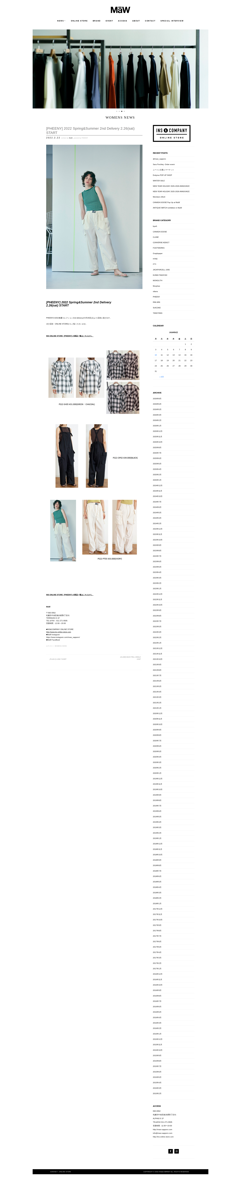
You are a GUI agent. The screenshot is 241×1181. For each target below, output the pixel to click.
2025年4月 (157, 469)
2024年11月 (157, 491)
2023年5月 (157, 567)
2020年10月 (157, 724)
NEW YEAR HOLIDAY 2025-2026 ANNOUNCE (171, 186)
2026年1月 (157, 426)
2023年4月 (157, 572)
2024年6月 (157, 507)
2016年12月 (157, 974)
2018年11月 (157, 849)
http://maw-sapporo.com (162, 1129)
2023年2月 (157, 583)
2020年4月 (157, 757)
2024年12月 (157, 485)
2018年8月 (157, 865)
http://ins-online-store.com (163, 1137)
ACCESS (122, 21)
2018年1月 (157, 904)
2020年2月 (157, 768)
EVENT (109, 21)
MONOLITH (157, 280)
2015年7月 (157, 1066)
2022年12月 (157, 594)
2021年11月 (157, 654)
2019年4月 (157, 822)
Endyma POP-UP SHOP (162, 175)
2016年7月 (157, 1001)
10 (156, 355)
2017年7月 (157, 936)
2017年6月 (157, 942)
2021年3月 (157, 697)
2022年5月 (157, 627)
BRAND (97, 21)
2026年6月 (157, 404)
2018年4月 (157, 887)
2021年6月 (157, 681)
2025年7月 (157, 453)
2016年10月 (157, 985)
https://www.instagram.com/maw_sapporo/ (63, 637)
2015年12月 (157, 1039)
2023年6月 (157, 561)
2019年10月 (157, 789)
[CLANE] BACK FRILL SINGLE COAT (130, 658)
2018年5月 (157, 882)
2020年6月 (157, 746)
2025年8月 (157, 447)
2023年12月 (157, 529)
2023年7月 (157, 556)
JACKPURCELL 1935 (161, 270)
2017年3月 (157, 958)
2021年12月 (157, 648)
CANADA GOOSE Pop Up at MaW (166, 202)
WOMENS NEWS (61, 646)
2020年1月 (157, 773)
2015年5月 (157, 1077)
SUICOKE (157, 308)
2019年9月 (157, 795)
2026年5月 (157, 409)
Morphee (156, 286)
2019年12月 (157, 779)
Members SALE (159, 197)
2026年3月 (157, 415)
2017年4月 (157, 952)
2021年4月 (157, 692)
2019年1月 (157, 838)
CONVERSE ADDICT (161, 242)
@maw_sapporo (159, 159)
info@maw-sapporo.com (162, 1133)
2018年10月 (157, 855)
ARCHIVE (157, 393)
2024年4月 (157, 518)
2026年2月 (157, 420)
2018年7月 (157, 871)
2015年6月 (157, 1072)
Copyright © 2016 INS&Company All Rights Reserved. (166, 1171)
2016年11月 (157, 980)
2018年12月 (157, 844)
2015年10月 (157, 1050)
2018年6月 (157, 876)
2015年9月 (157, 1055)
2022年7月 (157, 621)
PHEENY (85, 138)
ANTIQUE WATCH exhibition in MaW (167, 208)
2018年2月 (157, 898)
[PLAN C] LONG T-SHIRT (58, 659)
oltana (155, 291)
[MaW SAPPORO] (120, 12)
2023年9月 (157, 545)
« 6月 (162, 377)
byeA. (155, 226)
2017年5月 (157, 947)
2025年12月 (157, 431)
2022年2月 (157, 637)
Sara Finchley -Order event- (164, 164)
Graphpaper (158, 253)
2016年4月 (157, 1017)
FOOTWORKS (158, 248)
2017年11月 (157, 914)
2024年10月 (157, 496)
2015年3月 (157, 1088)
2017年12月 (157, 909)
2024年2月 (157, 523)
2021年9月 (157, 665)
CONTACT (150, 21)
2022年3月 (157, 632)
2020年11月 (157, 719)
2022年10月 (157, 605)
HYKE (155, 259)
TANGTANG (157, 313)
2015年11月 (157, 1045)
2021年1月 (157, 708)
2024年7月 (157, 502)
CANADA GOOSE (160, 232)
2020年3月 (157, 762)
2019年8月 (157, 800)
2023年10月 (157, 540)
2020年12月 (157, 713)
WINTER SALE (159, 181)
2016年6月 (157, 1007)
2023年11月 (157, 534)
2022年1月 (157, 643)
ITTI (154, 264)
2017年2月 (157, 963)
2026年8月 (157, 399)
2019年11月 (157, 784)
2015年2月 (157, 1093)
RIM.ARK (156, 302)
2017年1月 (157, 969)
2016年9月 (157, 990)
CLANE (156, 237)
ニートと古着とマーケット (163, 170)
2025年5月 (157, 464)
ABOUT (136, 21)
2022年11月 (157, 599)
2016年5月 (157, 1012)
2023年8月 (157, 551)
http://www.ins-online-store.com (58, 632)
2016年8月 (157, 996)
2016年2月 (157, 1028)
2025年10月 (157, 442)
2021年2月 (157, 703)
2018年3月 (157, 893)
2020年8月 (157, 735)
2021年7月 (157, 675)
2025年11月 (157, 437)
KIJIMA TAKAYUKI (160, 275)
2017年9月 (157, 925)
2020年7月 (157, 741)
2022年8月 (157, 616)
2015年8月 (157, 1061)
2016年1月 (157, 1034)
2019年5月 (157, 817)
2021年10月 (157, 659)
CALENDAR (158, 325)
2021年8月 (157, 670)
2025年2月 (157, 475)
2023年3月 (157, 578)
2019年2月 (157, 833)
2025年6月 (157, 458)
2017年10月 (157, 920)
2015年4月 (157, 1083)
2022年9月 (157, 610)
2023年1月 (157, 589)
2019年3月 (157, 827)
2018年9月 (157, 860)
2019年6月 (157, 811)
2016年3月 (157, 1023)
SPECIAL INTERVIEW (172, 21)
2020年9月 (157, 730)
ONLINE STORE (79, 21)
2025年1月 (157, 480)
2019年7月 (157, 806)
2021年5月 (157, 686)
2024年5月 (157, 513)
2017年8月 (157, 931)
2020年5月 (157, 751)
